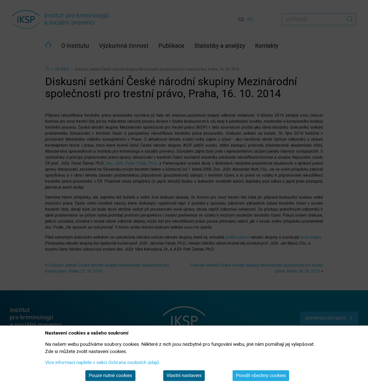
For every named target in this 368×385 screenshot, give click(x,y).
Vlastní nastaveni (184, 375)
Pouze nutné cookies (110, 375)
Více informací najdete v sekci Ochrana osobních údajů (102, 362)
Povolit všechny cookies (261, 375)
